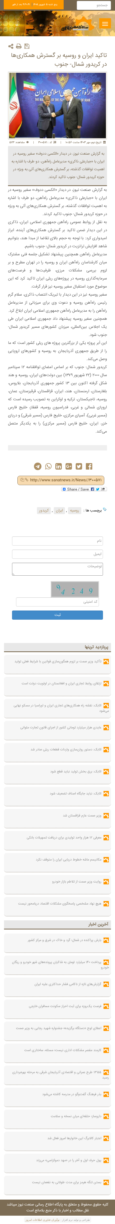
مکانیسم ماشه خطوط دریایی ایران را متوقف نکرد (68, 859)
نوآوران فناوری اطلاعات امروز (42, 1219)
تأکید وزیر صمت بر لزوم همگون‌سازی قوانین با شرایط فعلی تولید (57, 661)
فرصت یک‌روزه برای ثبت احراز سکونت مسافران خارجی (65, 1006)
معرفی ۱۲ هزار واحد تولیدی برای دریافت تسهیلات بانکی (64, 837)
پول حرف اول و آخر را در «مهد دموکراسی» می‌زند (68, 1160)
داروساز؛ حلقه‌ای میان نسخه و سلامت (76, 1116)
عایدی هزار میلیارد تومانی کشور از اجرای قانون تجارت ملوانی (60, 727)
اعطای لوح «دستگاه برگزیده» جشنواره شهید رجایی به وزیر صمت (58, 1028)
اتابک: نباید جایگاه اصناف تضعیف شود (75, 793)
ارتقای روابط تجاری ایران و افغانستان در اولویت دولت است (61, 683)
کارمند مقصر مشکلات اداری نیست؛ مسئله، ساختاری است (62, 1050)
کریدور (44, 511)
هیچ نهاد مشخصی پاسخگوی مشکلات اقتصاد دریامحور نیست (59, 903)
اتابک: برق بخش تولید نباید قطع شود (75, 771)
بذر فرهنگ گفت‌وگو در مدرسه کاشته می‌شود (71, 1094)
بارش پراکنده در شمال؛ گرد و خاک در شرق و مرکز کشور (64, 940)
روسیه (74, 511)
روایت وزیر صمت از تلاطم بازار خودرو (76, 881)
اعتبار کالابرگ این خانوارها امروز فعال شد (74, 1138)
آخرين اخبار (98, 924)
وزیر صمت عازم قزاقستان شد (82, 815)
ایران (59, 511)
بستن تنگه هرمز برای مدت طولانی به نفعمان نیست (66, 1182)
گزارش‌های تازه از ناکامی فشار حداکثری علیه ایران (67, 984)
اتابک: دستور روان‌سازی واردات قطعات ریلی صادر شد (65, 749)
